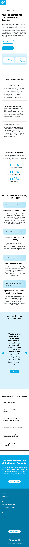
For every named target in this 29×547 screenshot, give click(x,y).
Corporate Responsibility (9, 504)
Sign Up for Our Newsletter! (14, 531)
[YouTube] (16, 540)
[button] (26, 352)
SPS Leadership (6, 499)
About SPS (5, 496)
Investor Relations (7, 501)
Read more (14, 371)
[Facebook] (13, 540)
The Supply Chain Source (8, 507)
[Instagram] (10, 540)
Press (3, 513)
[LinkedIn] (19, 540)
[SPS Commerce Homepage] (3, 2)
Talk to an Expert (7, 48)
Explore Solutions (7, 41)
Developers (5, 510)
